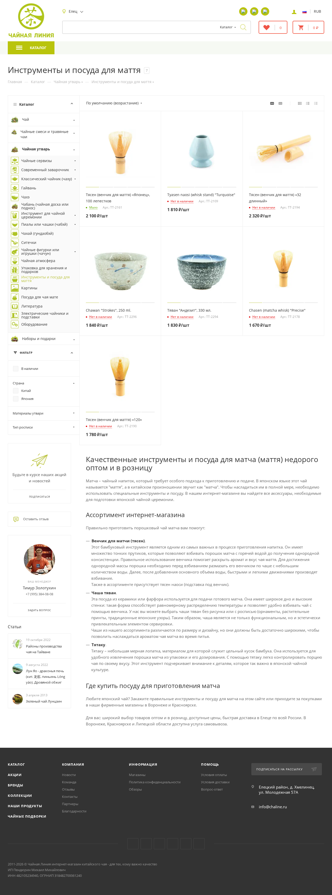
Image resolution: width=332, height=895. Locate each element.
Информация (143, 764)
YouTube (146, 843)
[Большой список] (280, 103)
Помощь (210, 764)
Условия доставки (215, 782)
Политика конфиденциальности (155, 782)
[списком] (307, 103)
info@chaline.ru (273, 806)
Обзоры (135, 789)
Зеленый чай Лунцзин (44, 701)
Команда (69, 782)
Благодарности (74, 811)
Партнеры (70, 804)
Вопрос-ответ (212, 789)
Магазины (137, 774)
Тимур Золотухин (39, 587)
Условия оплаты (214, 774)
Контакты (70, 796)
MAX (199, 843)
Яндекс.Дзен (172, 843)
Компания (73, 764)
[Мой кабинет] (294, 11)
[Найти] (243, 27)
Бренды (15, 785)
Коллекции (20, 795)
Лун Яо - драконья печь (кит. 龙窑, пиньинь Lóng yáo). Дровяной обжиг (45, 677)
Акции (15, 774)
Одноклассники (159, 843)
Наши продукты (25, 806)
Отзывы (68, 789)
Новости (69, 774)
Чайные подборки (27, 816)
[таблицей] (315, 103)
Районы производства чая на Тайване (44, 649)
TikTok (185, 843)
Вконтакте (133, 843)
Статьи (14, 627)
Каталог (16, 764)
